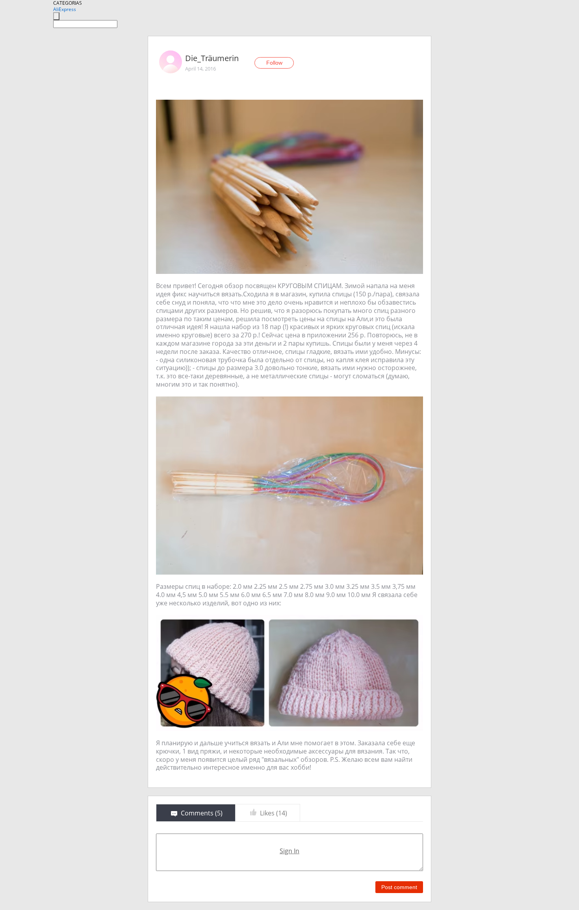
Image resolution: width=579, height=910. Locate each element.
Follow (274, 63)
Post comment (399, 887)
